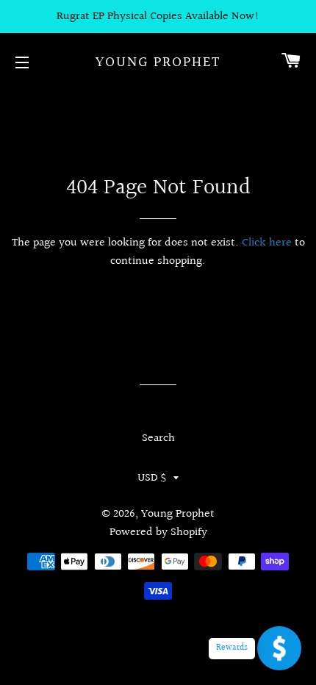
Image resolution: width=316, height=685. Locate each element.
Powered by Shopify (158, 532)
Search (158, 438)
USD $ (151, 478)
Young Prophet (158, 62)
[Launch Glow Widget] (279, 648)
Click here (267, 243)
